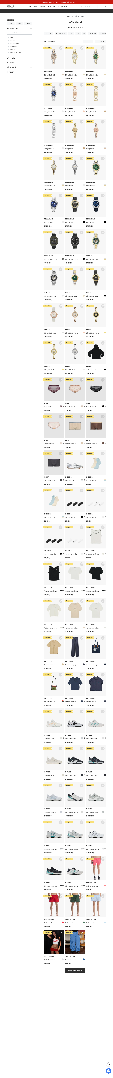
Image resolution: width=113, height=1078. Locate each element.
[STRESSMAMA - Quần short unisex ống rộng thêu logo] (96, 868)
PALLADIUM (90, 551)
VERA (46, 403)
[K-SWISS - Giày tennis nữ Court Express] (54, 720)
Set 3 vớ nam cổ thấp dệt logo (54, 554)
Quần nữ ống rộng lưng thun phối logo (78, 665)
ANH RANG (13, 46)
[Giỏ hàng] (105, 6)
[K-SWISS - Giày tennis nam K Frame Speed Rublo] (75, 794)
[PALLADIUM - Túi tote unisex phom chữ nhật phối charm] (96, 647)
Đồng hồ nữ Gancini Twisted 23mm (77, 149)
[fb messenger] (108, 1071)
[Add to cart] (60, 48)
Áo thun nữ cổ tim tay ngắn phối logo (56, 628)
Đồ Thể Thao (60, 33)
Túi (78, 33)
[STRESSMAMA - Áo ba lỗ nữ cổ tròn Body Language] (54, 942)
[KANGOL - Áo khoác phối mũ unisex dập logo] (96, 352)
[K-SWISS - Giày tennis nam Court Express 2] (75, 720)
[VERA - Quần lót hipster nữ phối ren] (54, 389)
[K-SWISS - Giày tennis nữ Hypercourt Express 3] (96, 720)
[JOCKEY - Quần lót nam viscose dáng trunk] (75, 425)
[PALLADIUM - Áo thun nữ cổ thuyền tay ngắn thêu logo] (75, 573)
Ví (84, 33)
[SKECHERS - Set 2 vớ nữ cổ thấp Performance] (54, 499)
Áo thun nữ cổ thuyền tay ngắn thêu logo (79, 591)
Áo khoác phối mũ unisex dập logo (97, 370)
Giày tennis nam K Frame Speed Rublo (78, 812)
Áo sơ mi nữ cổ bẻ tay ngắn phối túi (98, 702)
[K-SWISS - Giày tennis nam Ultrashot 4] (54, 868)
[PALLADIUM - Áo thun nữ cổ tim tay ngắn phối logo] (54, 610)
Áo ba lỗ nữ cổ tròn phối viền (95, 554)
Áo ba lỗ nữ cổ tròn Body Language (56, 960)
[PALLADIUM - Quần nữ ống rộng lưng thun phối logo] (75, 647)
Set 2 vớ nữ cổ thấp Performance (55, 517)
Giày (71, 33)
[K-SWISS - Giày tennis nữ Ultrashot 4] (75, 831)
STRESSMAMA (91, 883)
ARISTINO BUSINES (15, 52)
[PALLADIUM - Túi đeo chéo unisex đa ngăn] (54, 684)
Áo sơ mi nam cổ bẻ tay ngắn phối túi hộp (58, 665)
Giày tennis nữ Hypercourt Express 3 (98, 739)
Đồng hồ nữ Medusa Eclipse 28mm (77, 333)
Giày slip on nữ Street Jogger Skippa (77, 480)
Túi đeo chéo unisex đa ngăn (53, 702)
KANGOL (89, 366)
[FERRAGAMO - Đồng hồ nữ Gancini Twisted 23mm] (75, 131)
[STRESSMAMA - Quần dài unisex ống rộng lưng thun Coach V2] (75, 942)
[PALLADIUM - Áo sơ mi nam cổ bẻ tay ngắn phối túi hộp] (54, 647)
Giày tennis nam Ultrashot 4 (53, 886)
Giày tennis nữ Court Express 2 (54, 812)
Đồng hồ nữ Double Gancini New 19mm (78, 112)
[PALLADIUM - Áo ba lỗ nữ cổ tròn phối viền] (96, 536)
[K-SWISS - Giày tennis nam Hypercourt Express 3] (96, 831)
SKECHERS (68, 477)
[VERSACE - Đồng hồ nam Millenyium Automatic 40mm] (96, 241)
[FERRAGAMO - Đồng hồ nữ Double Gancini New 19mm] (75, 94)
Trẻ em (42, 6)
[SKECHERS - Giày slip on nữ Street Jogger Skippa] (75, 462)
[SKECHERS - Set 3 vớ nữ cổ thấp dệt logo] (75, 499)
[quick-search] (108, 1063)
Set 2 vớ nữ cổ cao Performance (97, 480)
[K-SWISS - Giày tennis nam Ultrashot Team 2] (96, 757)
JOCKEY (67, 440)
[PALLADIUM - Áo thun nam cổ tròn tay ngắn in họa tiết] (75, 610)
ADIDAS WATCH (14, 43)
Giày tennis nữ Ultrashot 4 (74, 849)
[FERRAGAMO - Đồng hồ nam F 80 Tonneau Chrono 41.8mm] (54, 241)
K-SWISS (47, 735)
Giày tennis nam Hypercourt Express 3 (99, 849)
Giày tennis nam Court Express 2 (76, 739)
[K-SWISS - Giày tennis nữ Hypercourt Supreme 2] (54, 831)
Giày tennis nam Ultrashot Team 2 (97, 775)
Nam (35, 6)
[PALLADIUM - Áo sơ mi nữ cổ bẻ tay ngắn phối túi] (96, 684)
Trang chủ (70, 16)
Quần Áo (49, 33)
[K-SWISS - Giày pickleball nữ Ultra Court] (54, 757)
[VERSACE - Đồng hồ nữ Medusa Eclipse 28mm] (75, 315)
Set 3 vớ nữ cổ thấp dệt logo (74, 517)
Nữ (30, 6)
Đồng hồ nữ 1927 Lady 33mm (54, 75)
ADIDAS (12, 40)
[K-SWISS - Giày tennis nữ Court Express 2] (54, 794)
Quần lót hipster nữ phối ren (53, 407)
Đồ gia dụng (63, 6)
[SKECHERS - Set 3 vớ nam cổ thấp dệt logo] (54, 536)
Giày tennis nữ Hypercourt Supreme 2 (56, 849)
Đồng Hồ (103, 33)
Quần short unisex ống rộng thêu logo (99, 886)
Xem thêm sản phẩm (75, 971)
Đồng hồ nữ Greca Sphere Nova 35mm (78, 296)
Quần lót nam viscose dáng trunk (76, 444)
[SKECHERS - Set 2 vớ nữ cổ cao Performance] (96, 462)
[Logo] (10, 6)
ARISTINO (13, 49)
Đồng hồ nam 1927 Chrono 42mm (97, 186)
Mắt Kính (92, 33)
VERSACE (89, 256)
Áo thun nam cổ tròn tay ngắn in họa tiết (78, 628)
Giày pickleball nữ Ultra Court (54, 775)
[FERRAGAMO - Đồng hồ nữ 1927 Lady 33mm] (54, 57)
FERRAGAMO (48, 71)
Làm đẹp (51, 6)
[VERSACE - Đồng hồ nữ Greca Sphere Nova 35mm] (75, 278)
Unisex (28, 23)
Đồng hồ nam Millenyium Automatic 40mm (58, 296)
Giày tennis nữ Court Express (53, 739)
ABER (11, 37)
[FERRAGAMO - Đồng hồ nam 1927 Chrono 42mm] (96, 167)
